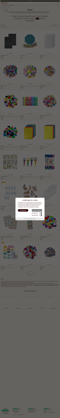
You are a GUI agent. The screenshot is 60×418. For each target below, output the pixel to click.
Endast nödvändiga (37, 210)
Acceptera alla (23, 210)
